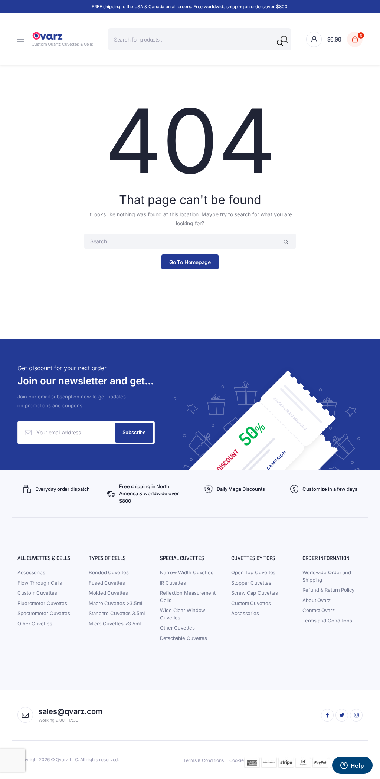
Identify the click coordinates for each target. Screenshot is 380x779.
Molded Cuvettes (108, 593)
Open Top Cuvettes (253, 572)
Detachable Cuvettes (183, 638)
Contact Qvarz (318, 610)
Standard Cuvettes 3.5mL (117, 613)
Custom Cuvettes (37, 593)
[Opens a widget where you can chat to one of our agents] (352, 766)
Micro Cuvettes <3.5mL (115, 624)
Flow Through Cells (39, 583)
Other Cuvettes (34, 624)
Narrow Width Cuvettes (186, 572)
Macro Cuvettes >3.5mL (116, 603)
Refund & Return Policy (328, 590)
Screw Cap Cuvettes (254, 593)
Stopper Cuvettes (251, 583)
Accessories (31, 572)
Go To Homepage (190, 262)
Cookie (236, 760)
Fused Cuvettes (107, 583)
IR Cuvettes (173, 583)
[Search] (280, 43)
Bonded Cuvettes (109, 572)
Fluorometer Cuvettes (42, 603)
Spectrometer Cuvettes (43, 613)
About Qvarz (316, 600)
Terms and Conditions (327, 621)
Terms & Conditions (203, 760)
